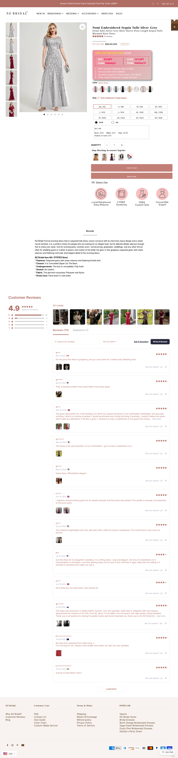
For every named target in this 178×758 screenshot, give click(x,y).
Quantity (96, 145)
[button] (102, 37)
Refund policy (84, 719)
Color (94, 82)
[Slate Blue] (116, 89)
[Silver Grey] (143, 89)
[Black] (150, 89)
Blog (8, 719)
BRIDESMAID (54, 13)
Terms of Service (86, 725)
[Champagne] (130, 89)
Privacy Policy (84, 722)
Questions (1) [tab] (80, 330)
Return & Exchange (87, 716)
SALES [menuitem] (119, 13)
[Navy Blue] (123, 89)
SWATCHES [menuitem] (107, 13)
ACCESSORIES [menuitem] (89, 13)
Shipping (81, 714)
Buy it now (131, 176)
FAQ (36, 714)
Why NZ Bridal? (14, 714)
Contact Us (40, 716)
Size (109, 99)
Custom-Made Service (46, 725)
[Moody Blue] (109, 89)
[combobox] (109, 341)
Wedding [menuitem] (71, 13)
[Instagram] (12, 745)
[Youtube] (22, 745)
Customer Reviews (15, 716)
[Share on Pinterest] (174, 27)
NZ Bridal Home (128, 716)
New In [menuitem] (41, 13)
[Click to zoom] (82, 27)
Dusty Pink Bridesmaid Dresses (136, 728)
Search (123, 714)
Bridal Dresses (127, 719)
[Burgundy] (102, 89)
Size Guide (39, 719)
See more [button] (156, 419)
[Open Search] (153, 3)
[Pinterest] (17, 745)
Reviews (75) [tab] (61, 330)
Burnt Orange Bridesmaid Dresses (137, 722)
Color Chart (40, 722)
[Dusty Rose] (95, 89)
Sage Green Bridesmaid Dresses (136, 725)
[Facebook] (7, 745)
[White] (136, 89)
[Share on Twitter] (174, 20)
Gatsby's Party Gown (131, 731)
